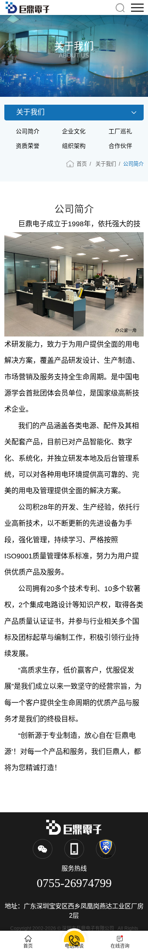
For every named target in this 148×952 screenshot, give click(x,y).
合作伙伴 (120, 146)
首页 (82, 164)
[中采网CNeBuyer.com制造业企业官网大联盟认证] (106, 849)
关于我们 (106, 164)
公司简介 (27, 131)
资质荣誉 (27, 146)
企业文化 (74, 131)
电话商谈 (74, 946)
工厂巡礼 (120, 131)
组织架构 (74, 146)
